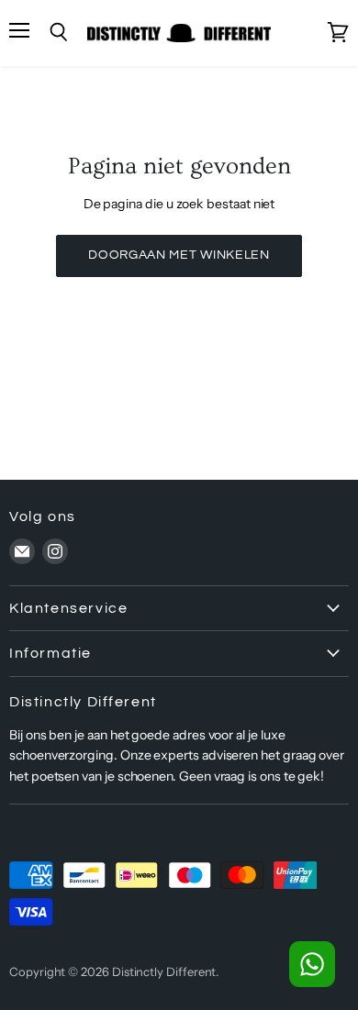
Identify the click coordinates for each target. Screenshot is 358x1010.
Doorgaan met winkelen (179, 255)
